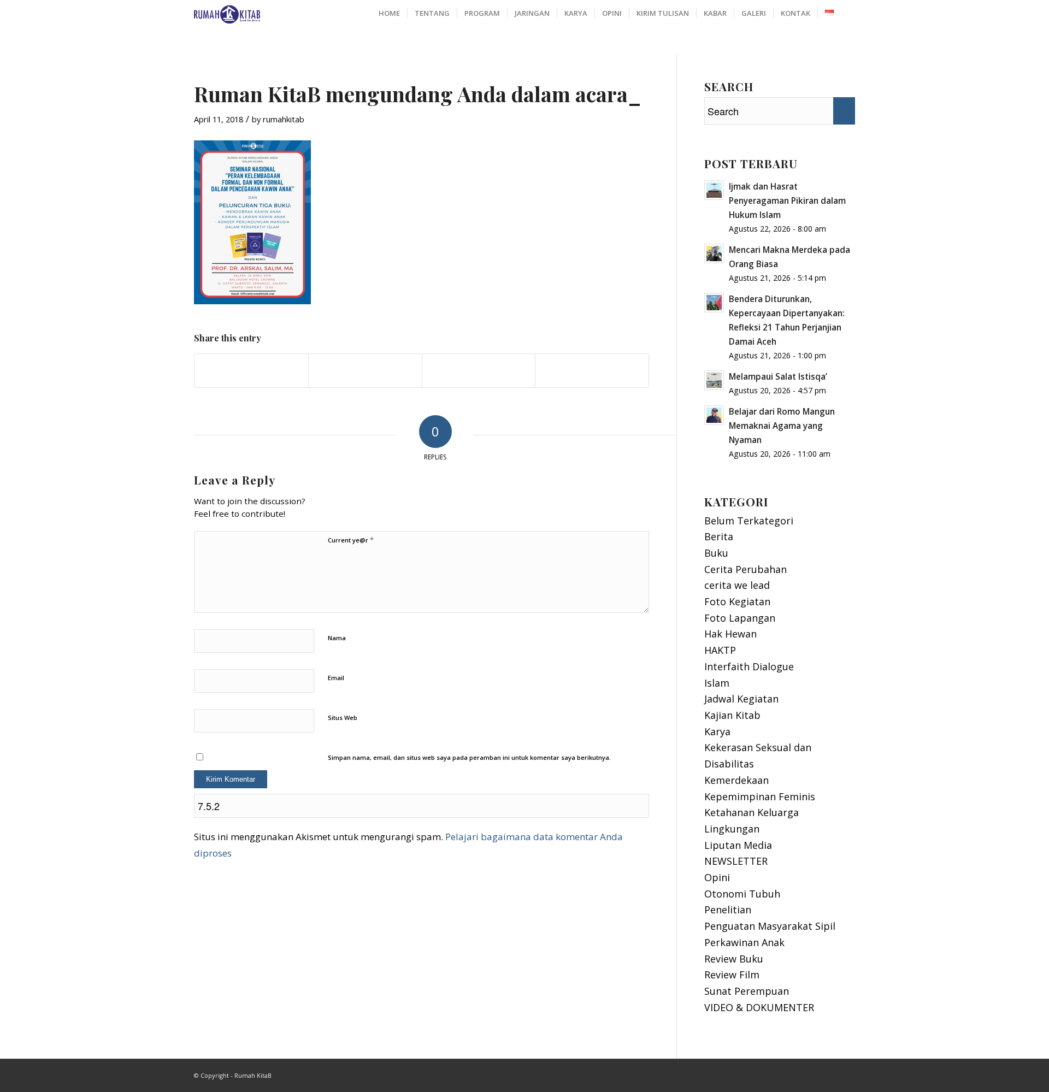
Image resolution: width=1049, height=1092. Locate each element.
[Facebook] (830, 1073)
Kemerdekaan (736, 780)
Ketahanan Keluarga (751, 812)
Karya (717, 731)
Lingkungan (731, 828)
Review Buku (733, 958)
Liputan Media (738, 845)
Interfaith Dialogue (749, 666)
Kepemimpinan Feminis (759, 796)
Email (336, 678)
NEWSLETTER (736, 860)
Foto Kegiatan (737, 601)
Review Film (731, 974)
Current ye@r (351, 540)
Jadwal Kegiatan (741, 698)
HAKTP (720, 650)
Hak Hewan (730, 633)
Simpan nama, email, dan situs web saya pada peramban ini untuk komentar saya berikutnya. (469, 757)
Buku (716, 552)
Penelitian (727, 909)
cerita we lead (737, 585)
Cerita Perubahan (745, 569)
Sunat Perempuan (746, 990)
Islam (716, 682)
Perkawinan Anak (744, 942)
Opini (717, 877)
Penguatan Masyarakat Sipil (769, 925)
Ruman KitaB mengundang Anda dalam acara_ (417, 94)
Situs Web (342, 717)
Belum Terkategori (748, 520)
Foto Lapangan (739, 617)
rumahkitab (283, 119)
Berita (718, 536)
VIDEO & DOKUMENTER (759, 1007)
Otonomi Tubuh (742, 893)
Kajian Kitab (732, 715)
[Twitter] (847, 1073)
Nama (337, 638)
